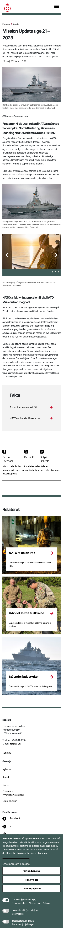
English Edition (9, 801)
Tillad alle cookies (31, 888)
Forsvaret (6, 24)
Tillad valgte (31, 879)
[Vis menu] (56, 6)
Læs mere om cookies (16, 863)
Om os (5, 785)
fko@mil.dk (15, 743)
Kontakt (6, 752)
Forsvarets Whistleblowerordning (13, 793)
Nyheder (16, 24)
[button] (6, 255)
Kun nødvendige (31, 870)
